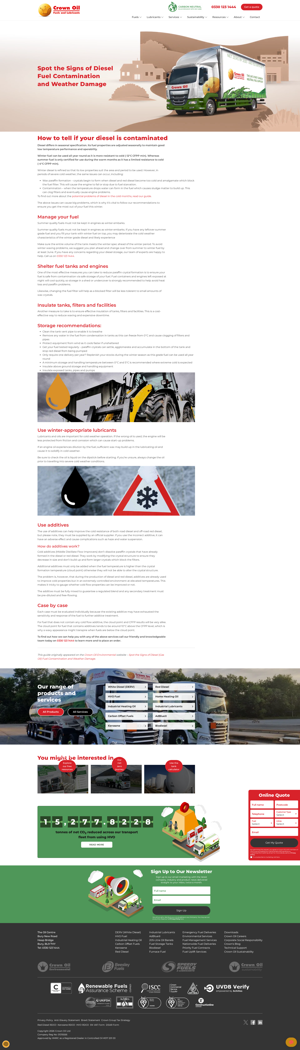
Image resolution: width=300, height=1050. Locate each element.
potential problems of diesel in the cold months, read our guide (111, 196)
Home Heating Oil (166, 696)
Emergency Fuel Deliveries (199, 932)
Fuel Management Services (199, 940)
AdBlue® (161, 716)
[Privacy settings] (6, 1044)
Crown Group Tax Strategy (115, 1020)
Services (174, 17)
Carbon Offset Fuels (120, 716)
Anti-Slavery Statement (67, 1020)
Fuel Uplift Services (194, 951)
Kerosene (121, 947)
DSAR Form (112, 1024)
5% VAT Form (97, 1024)
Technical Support (235, 947)
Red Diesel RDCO (47, 1024)
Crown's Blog (232, 943)
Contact (255, 17)
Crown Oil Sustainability (239, 951)
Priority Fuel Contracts (196, 947)
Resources (219, 17)
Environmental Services (197, 936)
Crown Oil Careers (235, 936)
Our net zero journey (119, 764)
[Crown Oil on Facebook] (253, 1022)
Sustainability (195, 17)
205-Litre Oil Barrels (161, 940)
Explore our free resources (67, 766)
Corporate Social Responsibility (243, 940)
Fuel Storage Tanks (161, 943)
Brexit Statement (90, 1020)
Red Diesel (162, 686)
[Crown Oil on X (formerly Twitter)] (245, 1022)
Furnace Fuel (157, 951)
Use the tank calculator (173, 766)
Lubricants (153, 17)
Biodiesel (161, 725)
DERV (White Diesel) (128, 932)
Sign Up (181, 910)
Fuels (135, 17)
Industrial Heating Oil (122, 706)
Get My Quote (274, 842)
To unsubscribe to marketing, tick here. (266, 857)
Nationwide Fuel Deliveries (199, 943)
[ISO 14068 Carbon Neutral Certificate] (186, 7)
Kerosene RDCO (66, 1024)
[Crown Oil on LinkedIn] (260, 1022)
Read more (96, 844)
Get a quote (251, 6)
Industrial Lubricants (168, 706)
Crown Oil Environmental (100, 654)
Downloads (231, 932)
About (238, 17)
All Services (80, 711)
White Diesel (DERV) (121, 686)
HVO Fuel (114, 696)
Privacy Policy (175, 919)
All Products (51, 711)
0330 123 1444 (223, 7)
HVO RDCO (82, 1024)
